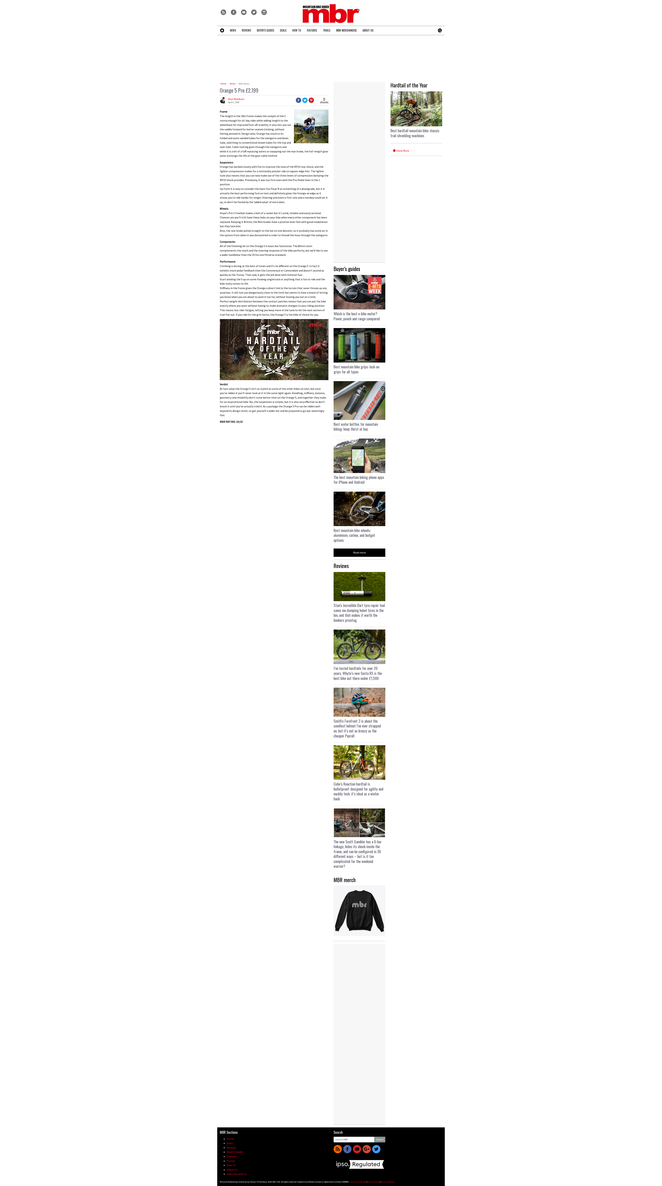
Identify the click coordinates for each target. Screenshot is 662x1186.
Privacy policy (373, 1181)
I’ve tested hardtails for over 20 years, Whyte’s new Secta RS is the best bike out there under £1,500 (358, 673)
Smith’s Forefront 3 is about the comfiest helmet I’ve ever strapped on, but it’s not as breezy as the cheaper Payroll (357, 728)
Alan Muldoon (236, 99)
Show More (402, 150)
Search (379, 1139)
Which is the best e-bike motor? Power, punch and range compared (357, 316)
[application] (274, 349)
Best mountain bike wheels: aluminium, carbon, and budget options (354, 535)
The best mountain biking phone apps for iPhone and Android (359, 479)
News (232, 83)
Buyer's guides (347, 269)
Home (223, 83)
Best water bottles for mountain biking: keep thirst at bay (356, 426)
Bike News (244, 83)
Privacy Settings (388, 1181)
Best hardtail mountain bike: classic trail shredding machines (414, 133)
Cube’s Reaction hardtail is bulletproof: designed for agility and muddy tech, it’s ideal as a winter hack (358, 791)
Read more (359, 552)
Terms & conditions (357, 1181)
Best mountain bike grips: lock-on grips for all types (356, 369)
